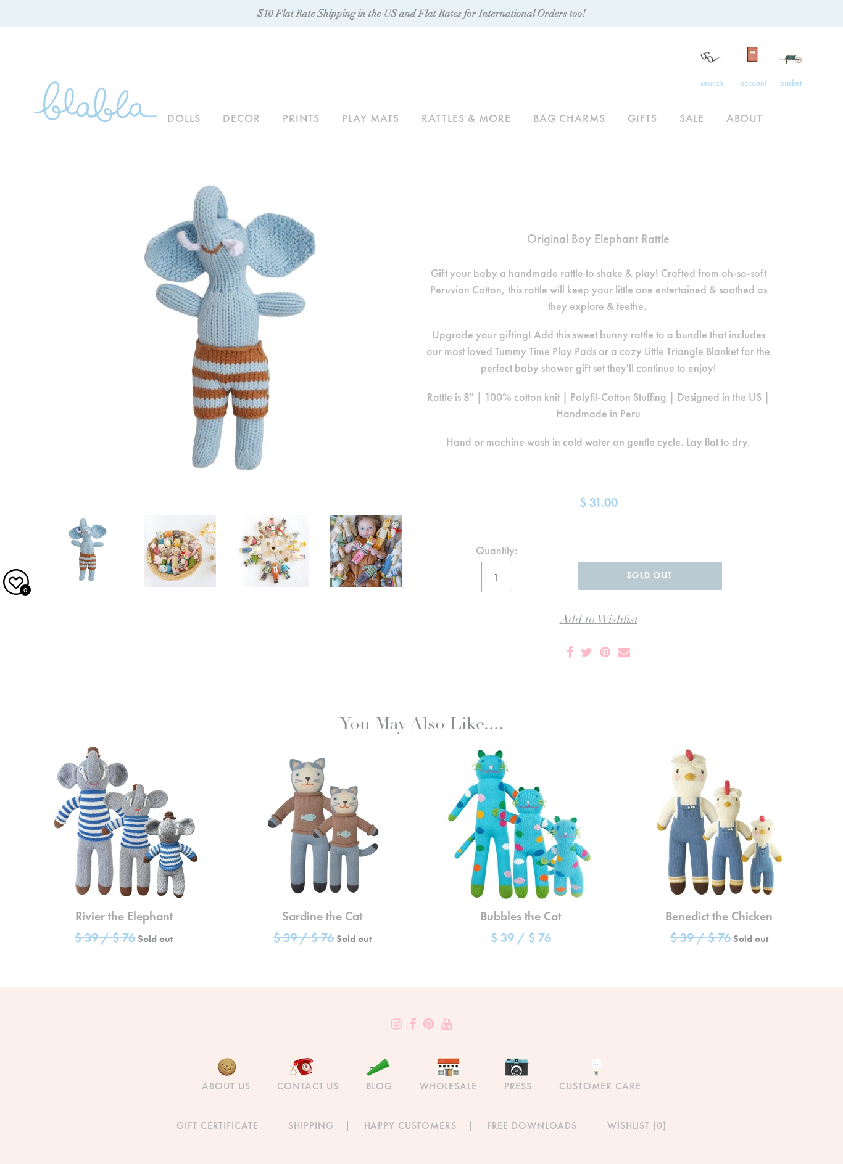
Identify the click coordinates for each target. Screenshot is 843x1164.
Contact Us (308, 1086)
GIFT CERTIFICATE (217, 1125)
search (711, 82)
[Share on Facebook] (570, 652)
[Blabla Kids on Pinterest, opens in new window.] (428, 1024)
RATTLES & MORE (466, 118)
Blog (379, 1086)
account (753, 82)
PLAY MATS (370, 118)
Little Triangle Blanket (691, 351)
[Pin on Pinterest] (605, 652)
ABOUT (744, 118)
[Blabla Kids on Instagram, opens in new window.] (396, 1024)
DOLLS (184, 118)
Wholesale (448, 1086)
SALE (692, 118)
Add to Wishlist (598, 619)
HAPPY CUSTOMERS (410, 1125)
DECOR (241, 118)
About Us (226, 1086)
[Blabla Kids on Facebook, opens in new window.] (412, 1024)
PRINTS (301, 118)
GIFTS (642, 118)
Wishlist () (637, 1125)
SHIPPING (310, 1125)
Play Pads (574, 351)
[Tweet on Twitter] (586, 652)
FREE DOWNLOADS (532, 1125)
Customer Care (600, 1086)
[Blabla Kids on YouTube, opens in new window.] (446, 1024)
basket (791, 82)
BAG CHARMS (569, 118)
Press (518, 1086)
